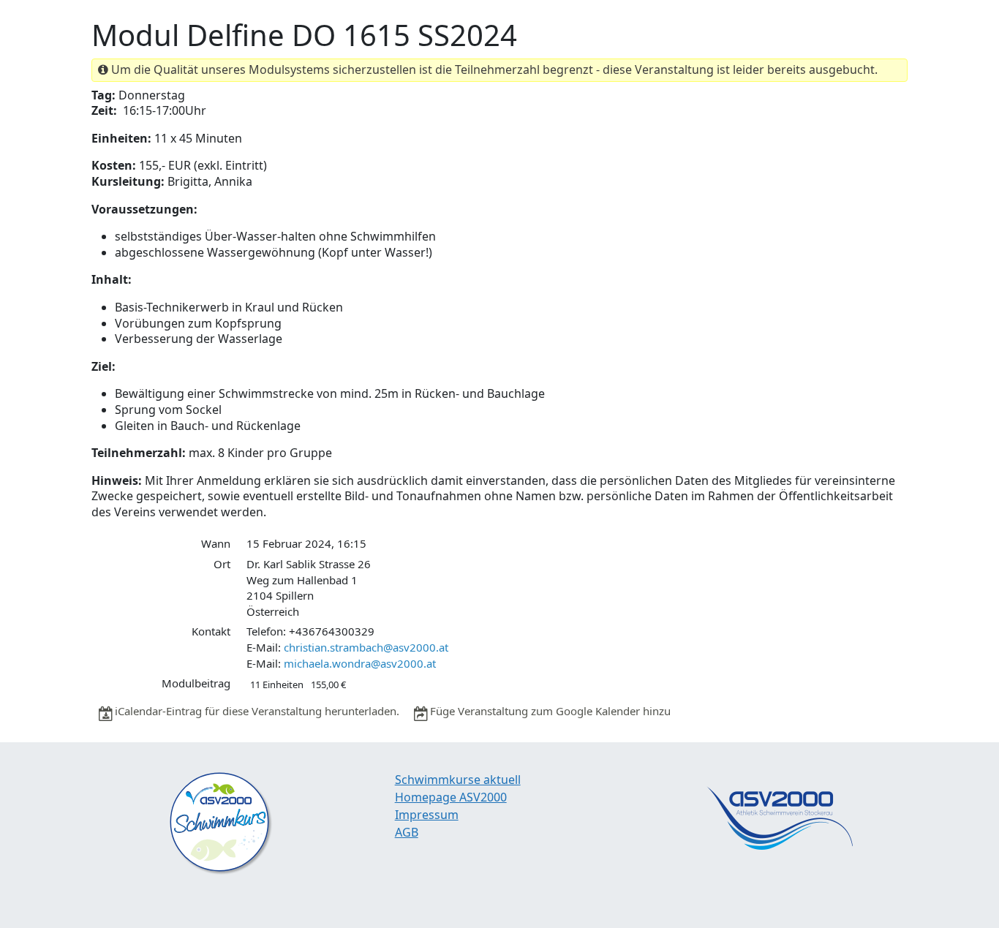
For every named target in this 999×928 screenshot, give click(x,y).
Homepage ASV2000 (451, 797)
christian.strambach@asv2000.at (366, 647)
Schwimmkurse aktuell (458, 780)
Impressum (427, 815)
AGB (406, 832)
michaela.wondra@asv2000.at (360, 663)
